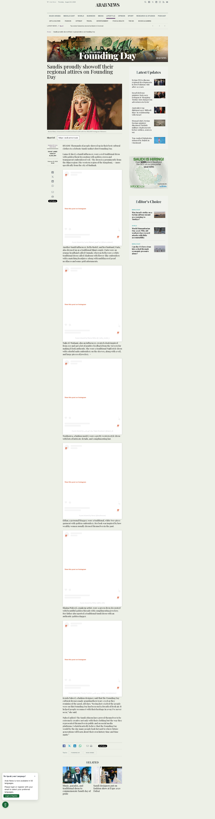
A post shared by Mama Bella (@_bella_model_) (92, 338)
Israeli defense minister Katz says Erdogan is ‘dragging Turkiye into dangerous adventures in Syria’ (142, 97)
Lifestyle (110, 16)
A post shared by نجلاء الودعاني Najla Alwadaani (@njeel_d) (92, 431)
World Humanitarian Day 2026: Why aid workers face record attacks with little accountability (141, 233)
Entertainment (102, 21)
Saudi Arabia (55, 16)
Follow (53, 201)
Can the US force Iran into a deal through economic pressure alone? (141, 250)
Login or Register (11, 796)
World (81, 16)
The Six (131, 21)
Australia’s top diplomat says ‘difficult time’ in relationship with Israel (141, 111)
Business (91, 16)
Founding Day (75, 752)
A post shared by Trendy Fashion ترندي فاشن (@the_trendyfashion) (92, 693)
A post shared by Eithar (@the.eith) (92, 603)
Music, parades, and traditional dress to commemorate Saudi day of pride (77, 789)
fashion (68, 21)
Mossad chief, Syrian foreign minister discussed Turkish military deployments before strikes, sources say (142, 126)
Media (100, 16)
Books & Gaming (144, 21)
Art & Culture (54, 21)
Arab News (52, 2)
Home (49, 32)
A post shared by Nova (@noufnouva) (92, 515)
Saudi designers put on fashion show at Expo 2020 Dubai (107, 788)
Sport (130, 16)
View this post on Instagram (75, 209)
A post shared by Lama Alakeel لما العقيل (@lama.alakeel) (92, 242)
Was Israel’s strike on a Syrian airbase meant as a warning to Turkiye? (142, 215)
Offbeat (79, 21)
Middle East (69, 16)
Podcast (162, 16)
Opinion (121, 16)
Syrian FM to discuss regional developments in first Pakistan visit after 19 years (142, 83)
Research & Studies (145, 16)
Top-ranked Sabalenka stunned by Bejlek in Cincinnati (86, 26)
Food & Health (118, 21)
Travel (89, 21)
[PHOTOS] (77, 775)
